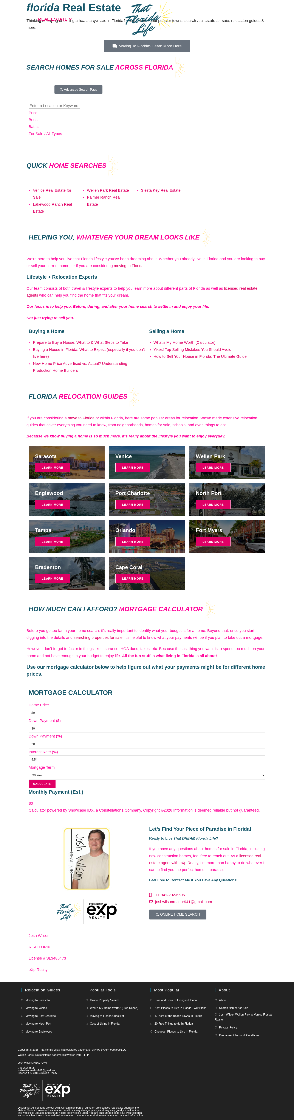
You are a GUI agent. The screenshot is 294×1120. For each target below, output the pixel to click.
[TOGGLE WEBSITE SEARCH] (259, 19)
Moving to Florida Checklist (107, 1015)
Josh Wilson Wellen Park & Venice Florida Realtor (243, 1017)
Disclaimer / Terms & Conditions (239, 1035)
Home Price (39, 705)
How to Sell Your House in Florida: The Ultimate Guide (200, 356)
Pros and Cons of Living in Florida (176, 1000)
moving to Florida (129, 266)
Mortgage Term (42, 767)
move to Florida (81, 418)
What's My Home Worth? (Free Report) (114, 1008)
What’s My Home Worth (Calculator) (184, 342)
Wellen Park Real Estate (108, 190)
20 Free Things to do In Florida (174, 1023)
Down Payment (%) (45, 736)
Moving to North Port (38, 1023)
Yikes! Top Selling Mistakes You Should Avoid (192, 349)
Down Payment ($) (45, 721)
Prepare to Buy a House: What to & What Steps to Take (80, 342)
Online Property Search (104, 1000)
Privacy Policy (228, 1027)
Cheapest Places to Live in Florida (176, 1031)
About (222, 1000)
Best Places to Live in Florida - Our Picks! (181, 1008)
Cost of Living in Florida (104, 1023)
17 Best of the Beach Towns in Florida (178, 1015)
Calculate (42, 784)
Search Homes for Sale (233, 1008)
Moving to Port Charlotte (40, 1015)
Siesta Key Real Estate (161, 190)
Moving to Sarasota (37, 1000)
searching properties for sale (98, 637)
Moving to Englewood (38, 1031)
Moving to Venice (36, 1008)
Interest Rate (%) (43, 752)
